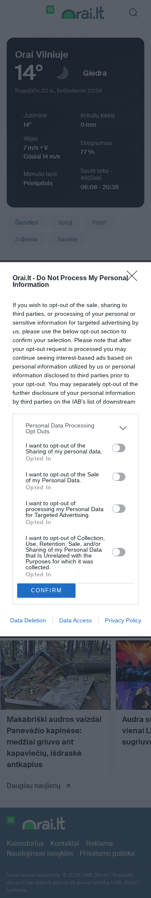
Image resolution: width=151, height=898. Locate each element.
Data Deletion (28, 620)
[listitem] (75, 428)
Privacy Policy (123, 620)
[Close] (135, 279)
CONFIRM (46, 590)
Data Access (75, 620)
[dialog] (75, 449)
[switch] (118, 448)
